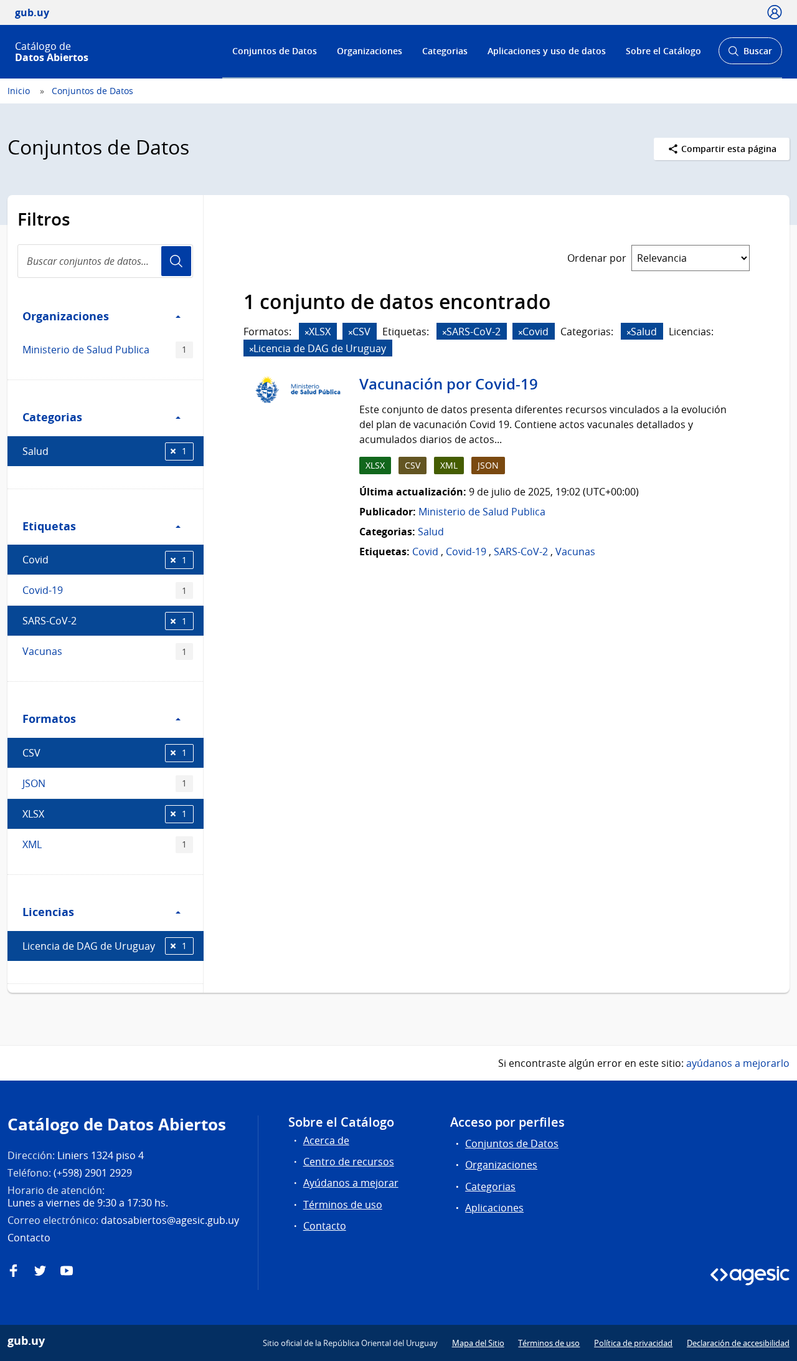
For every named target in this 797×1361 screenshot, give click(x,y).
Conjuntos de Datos (274, 51)
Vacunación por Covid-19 (448, 384)
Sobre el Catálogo (663, 51)
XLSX (104, 814)
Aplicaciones (494, 1208)
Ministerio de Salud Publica (104, 349)
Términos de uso (342, 1204)
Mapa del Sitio (478, 1343)
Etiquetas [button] (49, 526)
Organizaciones (369, 51)
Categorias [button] (52, 417)
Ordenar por (596, 258)
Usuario (176, 261)
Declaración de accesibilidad (738, 1343)
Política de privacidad (633, 1343)
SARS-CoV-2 (104, 621)
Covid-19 (104, 590)
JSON (104, 783)
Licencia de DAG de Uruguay (104, 946)
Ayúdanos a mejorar (350, 1183)
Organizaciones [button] (65, 316)
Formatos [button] (49, 718)
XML (104, 844)
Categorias (445, 51)
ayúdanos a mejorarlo (738, 1063)
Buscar (750, 54)
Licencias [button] (48, 912)
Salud (104, 451)
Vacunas (104, 651)
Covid (104, 559)
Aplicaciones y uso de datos (547, 51)
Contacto (324, 1226)
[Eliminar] (307, 332)
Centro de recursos (348, 1161)
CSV (104, 753)
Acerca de (326, 1140)
